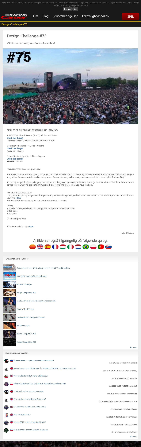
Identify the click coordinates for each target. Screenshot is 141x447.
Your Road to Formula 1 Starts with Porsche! (30, 376)
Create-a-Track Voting (25, 309)
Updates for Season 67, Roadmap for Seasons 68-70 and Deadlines (43, 268)
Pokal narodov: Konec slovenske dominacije (30, 430)
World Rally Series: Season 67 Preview (28, 391)
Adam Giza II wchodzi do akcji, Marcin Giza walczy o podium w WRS (39, 383)
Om (35, 16)
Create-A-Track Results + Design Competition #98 (36, 301)
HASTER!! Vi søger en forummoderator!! (32, 276)
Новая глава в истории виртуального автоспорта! (33, 360)
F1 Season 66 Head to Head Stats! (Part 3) (29, 407)
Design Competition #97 (26, 334)
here (31, 226)
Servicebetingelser (65, 16)
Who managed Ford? (21, 414)
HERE (18, 198)
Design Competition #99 (26, 292)
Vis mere (133, 347)
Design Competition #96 (26, 342)
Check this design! (15, 138)
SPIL (131, 16)
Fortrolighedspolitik (95, 16)
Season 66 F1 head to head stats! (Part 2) (29, 422)
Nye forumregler (23, 325)
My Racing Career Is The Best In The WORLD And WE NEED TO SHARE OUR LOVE (44, 368)
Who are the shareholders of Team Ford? (29, 399)
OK (75, 9)
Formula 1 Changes (24, 284)
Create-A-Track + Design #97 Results (31, 317)
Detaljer (67, 9)
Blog (46, 16)
